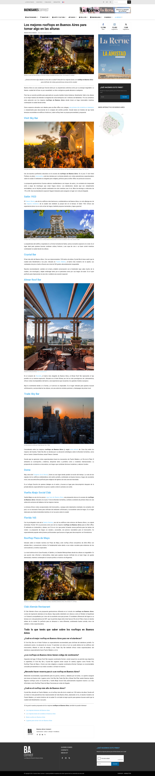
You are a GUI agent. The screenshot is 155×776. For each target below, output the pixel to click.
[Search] (129, 2)
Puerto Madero (61, 262)
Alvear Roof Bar (32, 279)
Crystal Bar (30, 254)
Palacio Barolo (30, 201)
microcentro (39, 176)
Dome (27, 470)
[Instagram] (107, 2)
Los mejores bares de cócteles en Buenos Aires (40, 714)
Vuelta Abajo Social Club (37, 492)
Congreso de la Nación (40, 474)
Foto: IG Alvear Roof (41, 371)
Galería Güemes (48, 522)
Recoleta (38, 376)
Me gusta (103, 23)
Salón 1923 (30, 196)
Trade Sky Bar (31, 393)
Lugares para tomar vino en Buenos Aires (39, 720)
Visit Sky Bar (31, 118)
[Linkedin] (42, 734)
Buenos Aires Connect (30, 32)
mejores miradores (33, 204)
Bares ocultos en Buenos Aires (35, 717)
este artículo (74, 449)
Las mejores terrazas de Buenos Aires (38, 710)
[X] (110, 2)
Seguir (115, 23)
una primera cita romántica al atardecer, (81, 107)
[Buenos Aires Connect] (49, 9)
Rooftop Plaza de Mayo (37, 538)
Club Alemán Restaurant (37, 606)
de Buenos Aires (54, 497)
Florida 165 (30, 517)
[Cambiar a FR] (63, 2)
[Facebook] (103, 2)
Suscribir (125, 97)
